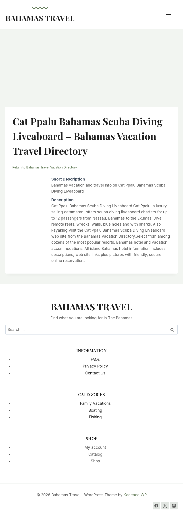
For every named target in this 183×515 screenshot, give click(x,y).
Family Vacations (95, 403)
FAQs (95, 359)
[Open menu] (171, 14)
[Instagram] (174, 505)
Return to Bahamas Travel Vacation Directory (44, 167)
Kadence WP (135, 495)
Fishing (95, 417)
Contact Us (95, 373)
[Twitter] (165, 505)
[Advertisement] (91, 62)
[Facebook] (156, 505)
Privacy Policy (95, 366)
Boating (95, 410)
